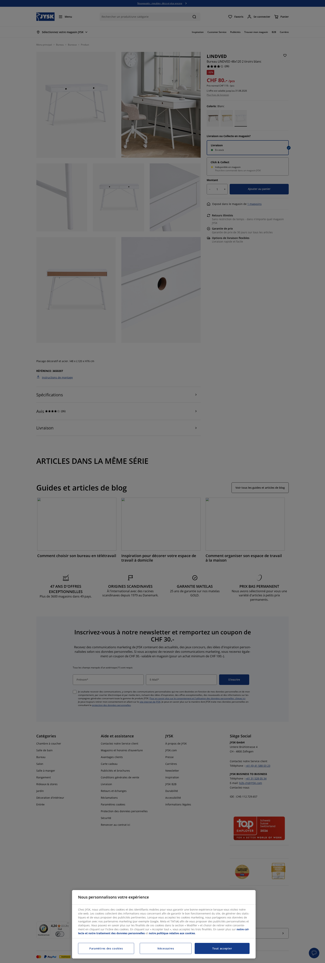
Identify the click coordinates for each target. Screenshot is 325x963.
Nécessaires (165, 948)
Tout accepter (222, 948)
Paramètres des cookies (106, 948)
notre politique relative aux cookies (172, 933)
